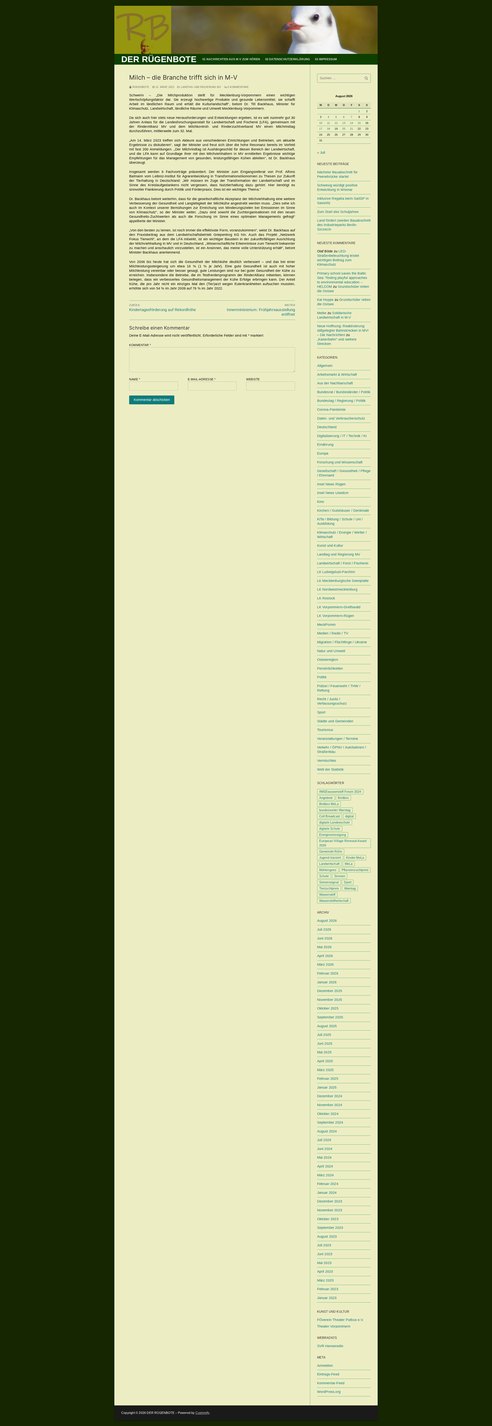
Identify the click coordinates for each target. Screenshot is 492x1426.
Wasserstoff (327, 894)
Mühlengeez (328, 870)
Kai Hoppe (325, 300)
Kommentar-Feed (331, 1383)
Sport (321, 712)
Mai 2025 (324, 1052)
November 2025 (329, 1000)
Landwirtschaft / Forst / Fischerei (342, 563)
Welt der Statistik (330, 769)
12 (336, 123)
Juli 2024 (324, 1140)
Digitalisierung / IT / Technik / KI (342, 436)
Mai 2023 (324, 1263)
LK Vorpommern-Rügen (335, 616)
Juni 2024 (324, 1149)
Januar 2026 (327, 982)
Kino (320, 502)
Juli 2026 (324, 929)
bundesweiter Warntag (335, 810)
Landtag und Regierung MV (200, 87)
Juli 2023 (324, 1245)
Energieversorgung (332, 834)
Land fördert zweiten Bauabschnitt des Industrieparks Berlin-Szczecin (344, 225)
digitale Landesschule (334, 822)
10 (320, 123)
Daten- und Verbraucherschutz (341, 418)
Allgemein (325, 366)
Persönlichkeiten (330, 668)
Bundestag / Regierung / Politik (341, 401)
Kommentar (140, 345)
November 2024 (329, 1105)
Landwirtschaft (329, 863)
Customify (202, 1412)
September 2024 (330, 1122)
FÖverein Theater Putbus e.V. (340, 1320)
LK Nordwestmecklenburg (337, 589)
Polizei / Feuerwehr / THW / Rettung (338, 688)
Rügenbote (140, 87)
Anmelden (325, 1366)
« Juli (321, 152)
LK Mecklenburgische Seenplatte (343, 581)
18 (328, 128)
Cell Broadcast (329, 816)
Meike (322, 313)
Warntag (350, 888)
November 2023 (329, 1210)
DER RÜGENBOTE (158, 59)
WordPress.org (329, 1392)
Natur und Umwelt (331, 651)
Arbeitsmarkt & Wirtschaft (337, 374)
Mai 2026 (324, 947)
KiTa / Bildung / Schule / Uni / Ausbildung (340, 521)
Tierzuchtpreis (329, 888)
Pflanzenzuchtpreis (355, 870)
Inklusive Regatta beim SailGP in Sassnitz (343, 201)
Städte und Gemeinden (335, 721)
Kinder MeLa (355, 857)
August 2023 (327, 1236)
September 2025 (330, 1017)
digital (349, 816)
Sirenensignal (329, 882)
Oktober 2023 (327, 1219)
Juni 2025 (324, 1044)
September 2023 (330, 1228)
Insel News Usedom (332, 493)
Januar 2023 (327, 1298)
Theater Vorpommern (334, 1326)
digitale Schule (329, 828)
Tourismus (325, 730)
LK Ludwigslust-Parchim (336, 572)
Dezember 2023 (329, 1201)
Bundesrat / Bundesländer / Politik (344, 392)
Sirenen (339, 876)
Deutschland (327, 427)
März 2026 (325, 964)
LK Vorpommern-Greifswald (339, 607)
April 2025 (325, 1061)
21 (351, 128)
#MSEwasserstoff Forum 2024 (340, 791)
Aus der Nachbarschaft (335, 383)
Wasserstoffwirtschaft (334, 900)
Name (134, 379)
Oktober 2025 (327, 1008)
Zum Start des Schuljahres (338, 212)
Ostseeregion (327, 660)
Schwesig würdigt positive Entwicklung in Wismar (337, 187)
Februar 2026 (327, 973)
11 (328, 123)
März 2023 (325, 1280)
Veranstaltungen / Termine (337, 739)
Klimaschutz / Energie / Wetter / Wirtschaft (342, 535)
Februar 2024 (327, 1184)
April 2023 (325, 1271)
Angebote (326, 797)
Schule (324, 876)
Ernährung (325, 444)
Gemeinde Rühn (330, 851)
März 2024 (325, 1175)
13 (343, 123)
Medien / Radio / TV (332, 633)
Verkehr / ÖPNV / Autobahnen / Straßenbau (341, 749)
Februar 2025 (327, 1079)
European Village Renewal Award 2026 (343, 843)
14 (351, 123)
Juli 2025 (324, 1035)
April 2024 (325, 1166)
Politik (322, 677)
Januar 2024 (327, 1193)
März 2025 (325, 1070)
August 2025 (327, 1026)
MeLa (349, 863)
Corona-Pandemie (331, 409)
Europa (322, 453)
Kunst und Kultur (330, 545)
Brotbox (343, 797)
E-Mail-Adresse (202, 379)
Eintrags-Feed (328, 1374)
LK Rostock (326, 598)
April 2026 (325, 956)
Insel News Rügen (331, 484)
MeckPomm (326, 625)
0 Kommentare (238, 87)
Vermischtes (326, 761)
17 (320, 128)
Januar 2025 (327, 1087)
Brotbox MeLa (329, 804)
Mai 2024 (324, 1157)
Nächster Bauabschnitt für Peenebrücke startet (337, 174)
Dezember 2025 (329, 991)
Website (253, 379)
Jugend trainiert (330, 857)
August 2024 (327, 1131)
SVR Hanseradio (330, 1346)
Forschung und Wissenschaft (340, 462)
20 (343, 128)
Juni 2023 (324, 1254)
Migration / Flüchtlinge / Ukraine (342, 642)
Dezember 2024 (329, 1096)
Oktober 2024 (327, 1114)
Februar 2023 (327, 1289)
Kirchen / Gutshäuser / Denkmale (343, 510)
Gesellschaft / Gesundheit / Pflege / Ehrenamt (344, 473)
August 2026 (327, 921)
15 (359, 123)
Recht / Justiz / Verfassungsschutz (332, 701)
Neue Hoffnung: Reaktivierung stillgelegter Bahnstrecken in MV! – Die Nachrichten (343, 330)
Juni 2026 (324, 938)
